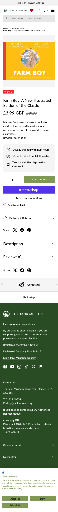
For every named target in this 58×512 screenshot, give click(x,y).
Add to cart (39, 179)
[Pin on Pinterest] (29, 230)
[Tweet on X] (15, 230)
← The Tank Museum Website (29, 2)
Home (5, 28)
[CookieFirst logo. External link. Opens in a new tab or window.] (3, 473)
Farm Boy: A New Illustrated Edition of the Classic (24, 31)
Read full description (14, 137)
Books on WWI (17, 28)
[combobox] (29, 18)
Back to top (29, 297)
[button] (45, 10)
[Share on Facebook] (22, 230)
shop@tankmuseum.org (19, 403)
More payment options (29, 198)
